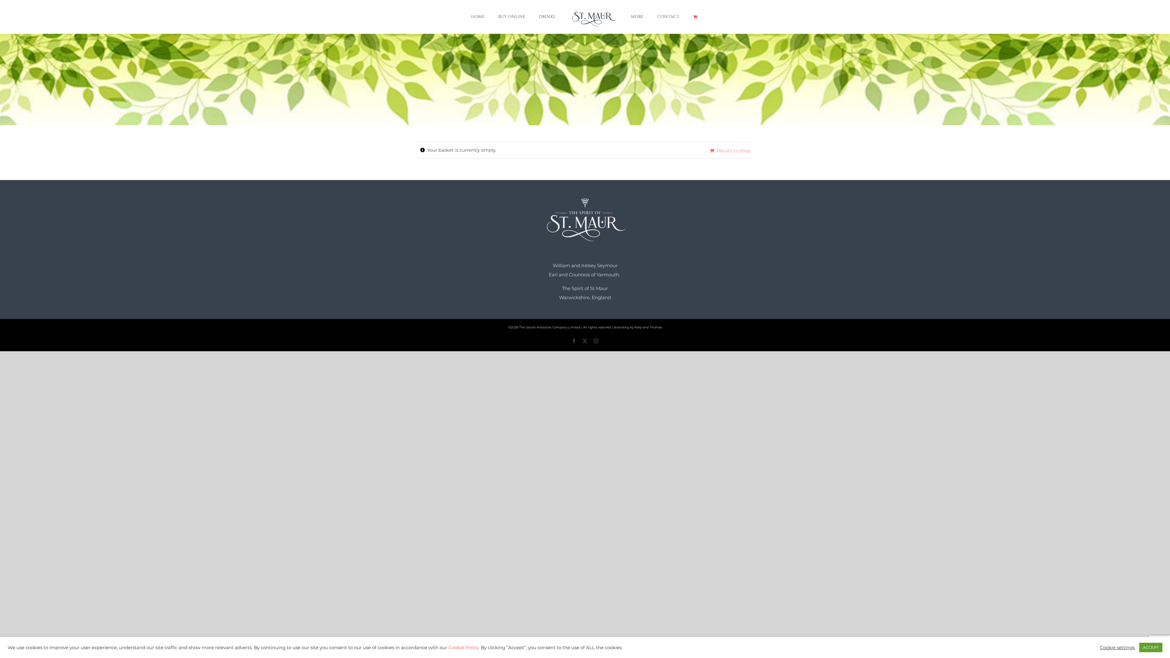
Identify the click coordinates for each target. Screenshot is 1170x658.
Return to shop (733, 151)
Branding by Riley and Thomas (638, 327)
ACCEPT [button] (1151, 647)
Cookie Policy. (464, 647)
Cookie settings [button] (1117, 647)
